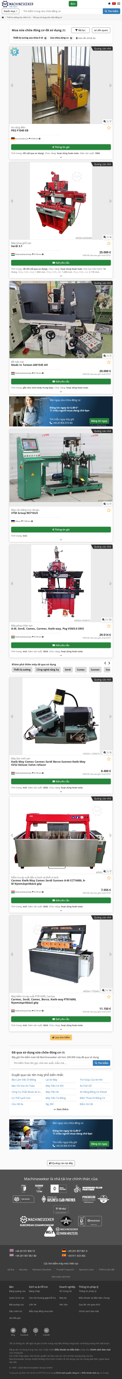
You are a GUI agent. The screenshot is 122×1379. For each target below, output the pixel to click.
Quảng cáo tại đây (62, 1163)
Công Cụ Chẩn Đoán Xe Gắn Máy (30, 1092)
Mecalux (23, 1269)
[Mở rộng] (61, 157)
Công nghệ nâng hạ (48, 669)
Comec (81, 669)
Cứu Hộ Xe (17, 1104)
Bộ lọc (82, 30)
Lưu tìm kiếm (62, 1037)
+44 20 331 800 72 (25, 1251)
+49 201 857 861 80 (25, 1255)
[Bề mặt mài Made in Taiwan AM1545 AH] (61, 319)
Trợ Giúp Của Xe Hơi (91, 1079)
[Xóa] (45, 38)
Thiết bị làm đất (106, 1269)
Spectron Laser (86, 1269)
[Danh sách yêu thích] (109, 4)
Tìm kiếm (112, 11)
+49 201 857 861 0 (77, 1251)
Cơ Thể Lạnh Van (21, 1098)
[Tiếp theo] (110, 85)
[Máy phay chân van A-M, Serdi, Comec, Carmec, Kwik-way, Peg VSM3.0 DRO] (61, 583)
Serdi (68, 669)
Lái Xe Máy (51, 1079)
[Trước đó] (12, 85)
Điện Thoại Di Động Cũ (92, 1098)
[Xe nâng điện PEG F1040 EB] (61, 85)
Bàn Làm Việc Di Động (24, 1079)
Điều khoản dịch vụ (90, 1373)
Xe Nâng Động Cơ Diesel (93, 1092)
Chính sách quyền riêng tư (67, 1373)
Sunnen (95, 669)
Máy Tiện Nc (52, 1092)
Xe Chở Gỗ (86, 1085)
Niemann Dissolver (41, 1269)
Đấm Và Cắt (86, 1104)
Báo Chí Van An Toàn (23, 1085)
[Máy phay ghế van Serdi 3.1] (61, 200)
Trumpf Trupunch (65, 1269)
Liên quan (102, 30)
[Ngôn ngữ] (114, 4)
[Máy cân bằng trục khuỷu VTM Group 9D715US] (61, 467)
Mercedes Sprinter (61, 1276)
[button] (118, 4)
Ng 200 (49, 1104)
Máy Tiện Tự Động (56, 1098)
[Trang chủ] (3, 17)
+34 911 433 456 (76, 1255)
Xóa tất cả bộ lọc (87, 38)
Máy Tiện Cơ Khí (55, 1085)
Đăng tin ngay (99, 421)
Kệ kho (11, 1269)
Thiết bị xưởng (22, 669)
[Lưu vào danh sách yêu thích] (109, 128)
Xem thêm (62, 1109)
